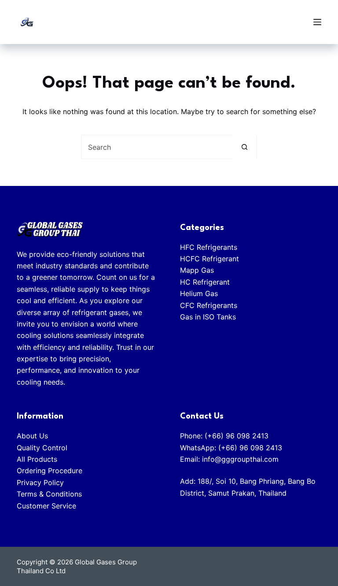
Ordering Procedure (49, 470)
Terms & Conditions (49, 494)
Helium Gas (199, 293)
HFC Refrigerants (208, 247)
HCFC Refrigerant (209, 258)
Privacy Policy (40, 482)
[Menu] (317, 22)
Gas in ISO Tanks (208, 316)
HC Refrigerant (205, 282)
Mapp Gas (197, 270)
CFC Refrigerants (208, 305)
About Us (32, 435)
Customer (34, 505)
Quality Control (43, 447)
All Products (37, 459)
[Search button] (244, 147)
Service (63, 505)
